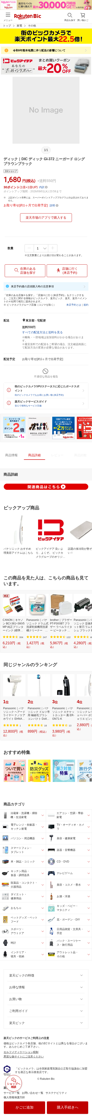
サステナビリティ (56, 1092)
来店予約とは (73, 304)
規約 (86, 304)
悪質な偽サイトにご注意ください (24, 1056)
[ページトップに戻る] (85, 1100)
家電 (19, 25)
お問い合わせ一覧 (32, 1092)
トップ (7, 25)
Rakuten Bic (27, 17)
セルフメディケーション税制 (21, 1052)
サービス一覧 (12, 1092)
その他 (32, 25)
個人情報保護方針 (14, 1097)
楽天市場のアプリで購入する (46, 217)
